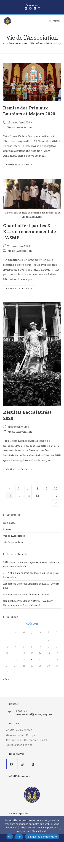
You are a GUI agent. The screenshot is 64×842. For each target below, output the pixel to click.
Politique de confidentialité (42, 836)
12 (18, 496)
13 (28, 496)
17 (56, 496)
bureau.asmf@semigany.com (34, 714)
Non (19, 836)
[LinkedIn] (33, 764)
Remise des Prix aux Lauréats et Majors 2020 (29, 111)
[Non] (59, 829)
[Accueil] (4, 43)
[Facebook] (11, 764)
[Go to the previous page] (9, 488)
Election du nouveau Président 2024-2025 (26, 594)
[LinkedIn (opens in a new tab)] (35, 8)
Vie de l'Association (19, 127)
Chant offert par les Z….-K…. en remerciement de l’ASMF (29, 231)
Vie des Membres (13, 542)
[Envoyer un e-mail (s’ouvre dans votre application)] (38, 8)
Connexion (32, 5)
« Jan (6, 679)
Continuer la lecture (20, 164)
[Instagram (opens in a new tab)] (30, 8)
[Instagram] (22, 764)
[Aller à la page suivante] (55, 502)
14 (37, 496)
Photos (7, 529)
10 (55, 488)
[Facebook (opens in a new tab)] (26, 8)
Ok (9, 836)
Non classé (9, 522)
